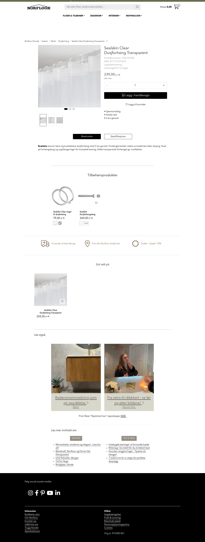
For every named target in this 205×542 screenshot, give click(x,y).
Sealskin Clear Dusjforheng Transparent (50, 311)
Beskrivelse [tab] (87, 136)
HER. (123, 416)
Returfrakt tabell (112, 521)
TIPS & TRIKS (129, 438)
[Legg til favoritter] (70, 203)
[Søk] (137, 7)
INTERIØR (114, 16)
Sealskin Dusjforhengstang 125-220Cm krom (88, 213)
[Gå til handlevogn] (176, 8)
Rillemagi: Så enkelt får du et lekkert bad (129, 448)
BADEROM (95, 16)
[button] (66, 109)
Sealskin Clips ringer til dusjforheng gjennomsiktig (62, 213)
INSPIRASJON (133, 16)
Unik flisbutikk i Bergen (67, 458)
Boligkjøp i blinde (64, 465)
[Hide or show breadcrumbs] (107, 41)
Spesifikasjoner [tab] (118, 136)
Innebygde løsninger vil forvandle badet (129, 445)
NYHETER (76, 438)
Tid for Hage (62, 461)
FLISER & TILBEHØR (73, 16)
